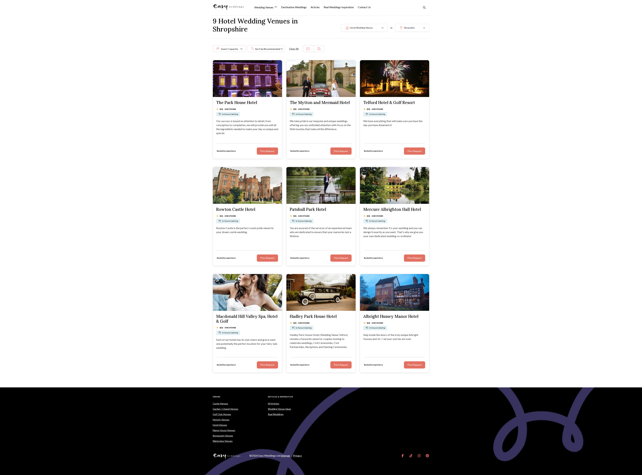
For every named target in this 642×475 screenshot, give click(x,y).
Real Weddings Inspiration (339, 7)
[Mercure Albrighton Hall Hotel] (394, 185)
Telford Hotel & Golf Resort (389, 102)
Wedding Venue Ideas (279, 408)
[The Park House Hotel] (247, 78)
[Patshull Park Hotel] (321, 185)
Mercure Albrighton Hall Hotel (392, 209)
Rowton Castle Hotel (235, 209)
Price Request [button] (267, 151)
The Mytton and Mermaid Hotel (320, 102)
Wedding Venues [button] (264, 7)
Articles (315, 7)
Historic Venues (221, 419)
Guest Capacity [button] (229, 48)
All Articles (273, 403)
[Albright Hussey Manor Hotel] (394, 292)
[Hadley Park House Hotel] (321, 292)
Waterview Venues (223, 441)
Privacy (297, 455)
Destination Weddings (294, 7)
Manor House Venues (224, 430)
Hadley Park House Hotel (313, 316)
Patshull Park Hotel (308, 209)
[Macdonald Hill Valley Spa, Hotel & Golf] (247, 292)
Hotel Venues (220, 425)
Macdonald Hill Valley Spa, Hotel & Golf (247, 319)
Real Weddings (276, 414)
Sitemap (285, 455)
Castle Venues (220, 403)
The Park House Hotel (236, 102)
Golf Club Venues (222, 414)
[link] (403, 456)
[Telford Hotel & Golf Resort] (394, 78)
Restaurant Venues (223, 435)
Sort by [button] (267, 48)
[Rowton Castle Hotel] (247, 185)
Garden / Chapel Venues (225, 408)
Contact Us (364, 7)
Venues (216, 397)
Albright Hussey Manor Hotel (390, 316)
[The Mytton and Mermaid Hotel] (321, 78)
